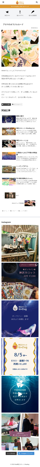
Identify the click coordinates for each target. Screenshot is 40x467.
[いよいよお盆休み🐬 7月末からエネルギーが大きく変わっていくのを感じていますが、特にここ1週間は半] (20, 281)
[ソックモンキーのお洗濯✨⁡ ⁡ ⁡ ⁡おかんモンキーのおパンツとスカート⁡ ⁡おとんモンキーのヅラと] (20, 243)
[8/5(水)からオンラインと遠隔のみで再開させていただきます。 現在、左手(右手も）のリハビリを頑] (20, 356)
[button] (36, 315)
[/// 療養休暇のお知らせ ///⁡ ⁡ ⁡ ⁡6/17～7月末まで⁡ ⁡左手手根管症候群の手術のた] (20, 394)
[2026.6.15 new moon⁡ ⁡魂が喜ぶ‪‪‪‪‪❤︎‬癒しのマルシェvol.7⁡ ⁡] (20, 431)
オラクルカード (18, 104)
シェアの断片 (7, 104)
